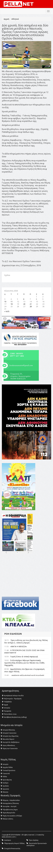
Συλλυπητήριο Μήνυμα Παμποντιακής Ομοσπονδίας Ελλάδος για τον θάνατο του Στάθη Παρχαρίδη (24, 662)
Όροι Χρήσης (33, 840)
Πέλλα (5, 777)
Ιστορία (5, 764)
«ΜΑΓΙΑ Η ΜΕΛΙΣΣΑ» (18, 646)
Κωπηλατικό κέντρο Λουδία (14, 696)
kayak (6, 705)
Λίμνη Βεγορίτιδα (9, 813)
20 (24, 304)
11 (12, 301)
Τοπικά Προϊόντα (9, 770)
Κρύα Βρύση (7, 780)
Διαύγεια (7, 840)
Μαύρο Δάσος (8, 819)
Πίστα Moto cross (10, 714)
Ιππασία (7, 708)
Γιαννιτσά (6, 773)
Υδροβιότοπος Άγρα (10, 810)
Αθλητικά (15, 19)
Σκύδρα (5, 783)
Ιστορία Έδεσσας (9, 730)
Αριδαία (6, 786)
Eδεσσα (5, 792)
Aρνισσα (6, 789)
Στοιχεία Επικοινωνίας (12, 848)
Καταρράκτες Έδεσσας (11, 803)
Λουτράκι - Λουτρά (9, 806)
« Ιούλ (6, 311)
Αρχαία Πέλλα (8, 767)
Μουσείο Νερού (8, 739)
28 (31, 306)
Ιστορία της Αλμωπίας (10, 736)
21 (31, 304)
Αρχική (6, 19)
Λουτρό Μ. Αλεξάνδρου (11, 742)
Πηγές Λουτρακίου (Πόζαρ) (12, 816)
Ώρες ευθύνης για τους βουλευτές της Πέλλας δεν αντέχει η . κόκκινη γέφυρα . (26, 641)
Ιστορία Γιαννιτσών (9, 733)
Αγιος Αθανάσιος (9, 745)
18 (12, 304)
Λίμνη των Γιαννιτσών (10, 748)
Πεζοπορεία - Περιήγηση (12, 699)
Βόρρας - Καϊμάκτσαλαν (11, 800)
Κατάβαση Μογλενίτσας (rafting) (15, 717)
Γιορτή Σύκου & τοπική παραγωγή (24, 656)
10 (5, 301)
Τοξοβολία (8, 702)
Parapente (7, 711)
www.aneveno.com (8, 837)
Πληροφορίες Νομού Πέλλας (14, 843)
